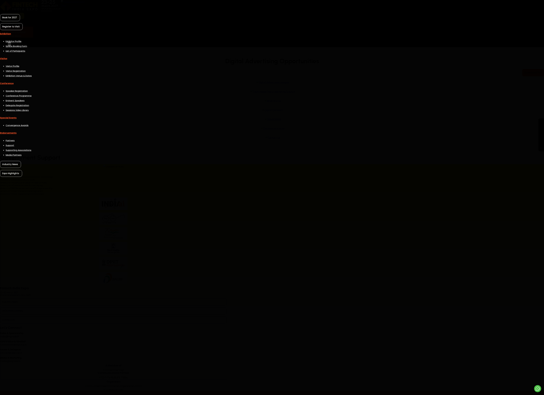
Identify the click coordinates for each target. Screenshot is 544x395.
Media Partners (14, 154)
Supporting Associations (18, 150)
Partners (10, 140)
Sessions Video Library (17, 110)
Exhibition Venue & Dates (19, 75)
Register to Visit (11, 26)
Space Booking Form (16, 46)
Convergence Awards (17, 125)
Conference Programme (19, 95)
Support (10, 145)
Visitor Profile (12, 66)
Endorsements (8, 132)
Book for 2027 (9, 17)
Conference (7, 83)
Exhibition (5, 33)
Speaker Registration (17, 90)
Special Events (8, 117)
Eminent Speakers (15, 100)
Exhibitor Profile (13, 41)
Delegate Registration (17, 105)
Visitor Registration (16, 70)
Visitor (3, 58)
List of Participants (15, 50)
